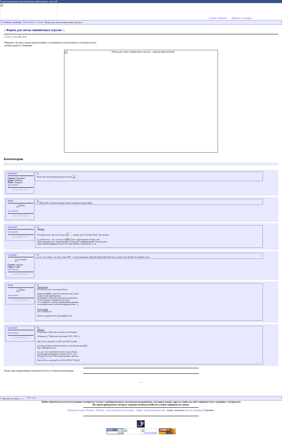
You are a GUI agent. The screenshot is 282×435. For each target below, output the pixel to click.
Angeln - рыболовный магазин (150, 410)
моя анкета (13, 184)
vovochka (12, 255)
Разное (40, 22)
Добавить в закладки (241, 18)
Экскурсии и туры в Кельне (80, 410)
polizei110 (12, 174)
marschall (12, 227)
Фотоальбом (29, 22)
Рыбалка (100, 410)
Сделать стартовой (218, 18)
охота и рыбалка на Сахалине (120, 410)
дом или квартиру (193, 410)
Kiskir (8, 36)
